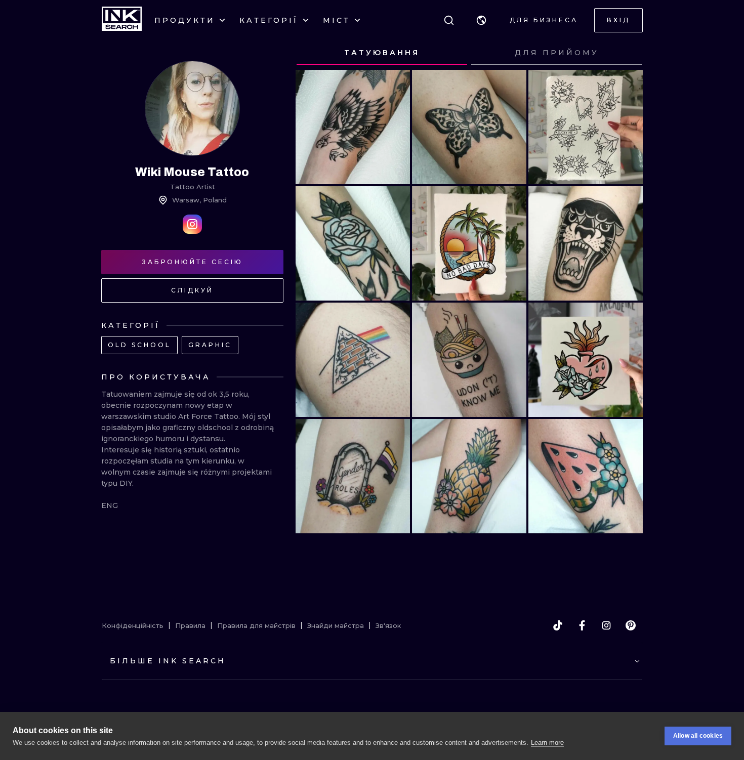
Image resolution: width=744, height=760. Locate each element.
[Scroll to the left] (313, 53)
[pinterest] (630, 625)
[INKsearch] (121, 20)
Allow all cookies (698, 735)
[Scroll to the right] (625, 53)
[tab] (382, 53)
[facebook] (582, 625)
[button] (481, 20)
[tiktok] (558, 625)
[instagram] (606, 625)
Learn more (547, 742)
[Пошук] (449, 20)
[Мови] (481, 20)
